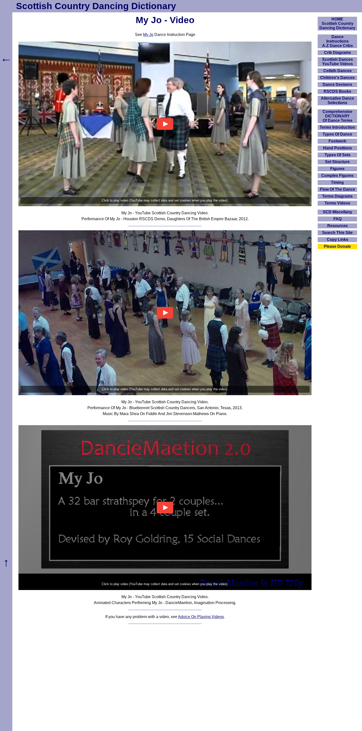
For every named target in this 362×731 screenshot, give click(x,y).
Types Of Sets (337, 155)
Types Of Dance (337, 134)
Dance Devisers (337, 84)
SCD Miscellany (337, 212)
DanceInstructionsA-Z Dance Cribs (337, 41)
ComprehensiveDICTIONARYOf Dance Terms (337, 116)
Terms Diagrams (337, 196)
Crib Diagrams (337, 52)
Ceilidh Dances (337, 71)
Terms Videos (337, 203)
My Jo (148, 34)
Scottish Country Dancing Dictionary (96, 6)
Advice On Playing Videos (201, 617)
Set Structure (337, 162)
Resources (337, 226)
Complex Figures (337, 175)
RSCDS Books (337, 91)
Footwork (337, 141)
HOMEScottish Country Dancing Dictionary (337, 23)
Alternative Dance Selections (337, 100)
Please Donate (337, 246)
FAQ (337, 219)
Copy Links (337, 239)
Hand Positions (337, 148)
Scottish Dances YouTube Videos (337, 61)
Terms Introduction (337, 127)
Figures (337, 169)
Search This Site (337, 233)
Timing (337, 182)
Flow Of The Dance (337, 189)
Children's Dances (337, 78)
